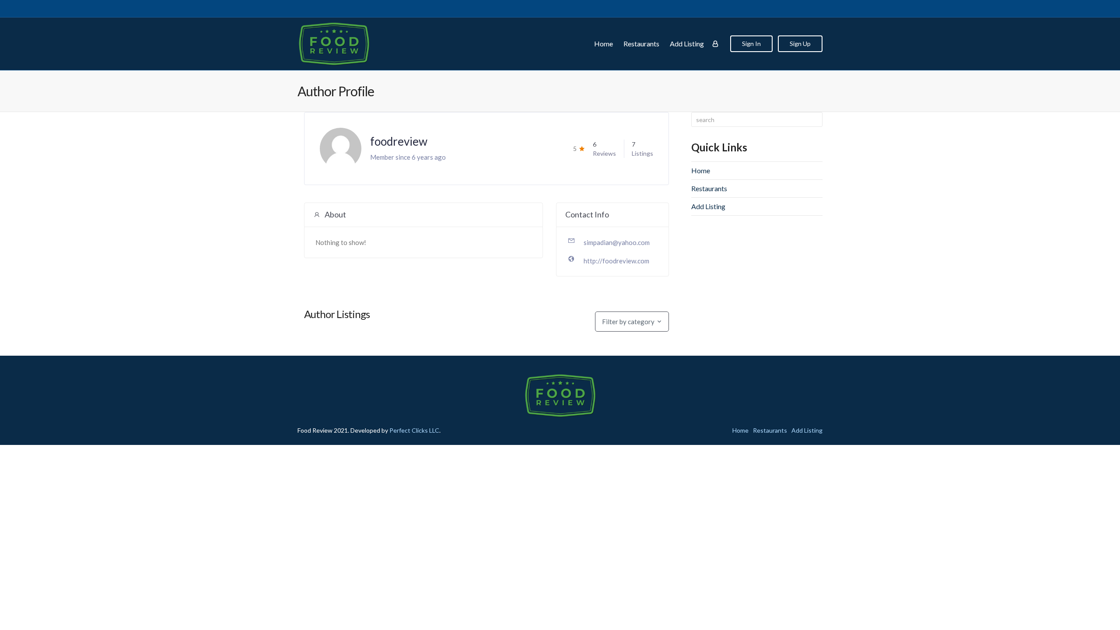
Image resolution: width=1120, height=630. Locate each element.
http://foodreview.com (616, 261)
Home (603, 43)
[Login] (715, 44)
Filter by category (628, 322)
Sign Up (800, 43)
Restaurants (641, 43)
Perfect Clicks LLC (414, 430)
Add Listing (687, 43)
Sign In (751, 43)
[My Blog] (334, 44)
